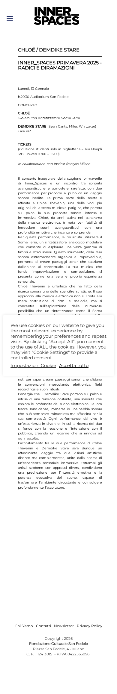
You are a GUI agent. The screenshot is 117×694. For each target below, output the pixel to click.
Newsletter (64, 626)
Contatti (43, 626)
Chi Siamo (24, 626)
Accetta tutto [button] (73, 365)
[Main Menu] (9, 18)
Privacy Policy (89, 626)
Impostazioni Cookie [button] (33, 365)
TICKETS (25, 144)
